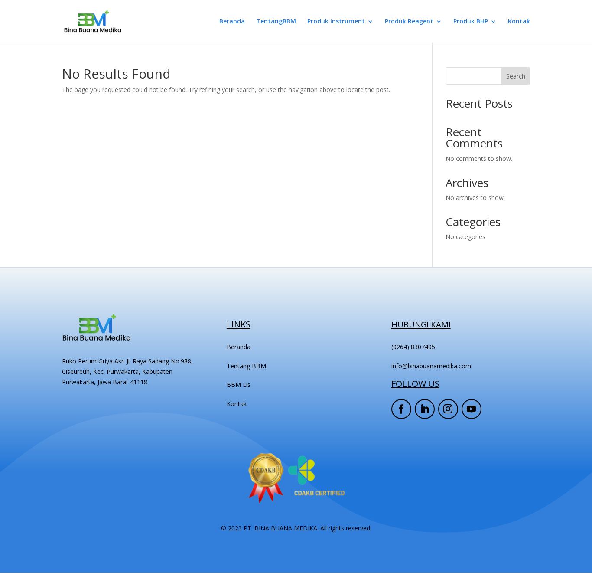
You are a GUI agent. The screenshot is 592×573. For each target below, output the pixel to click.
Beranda (232, 21)
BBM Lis (238, 384)
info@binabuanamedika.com (431, 366)
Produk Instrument (336, 21)
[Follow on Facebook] (401, 409)
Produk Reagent (409, 21)
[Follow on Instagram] (448, 409)
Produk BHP (470, 21)
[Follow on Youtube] (471, 409)
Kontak (519, 21)
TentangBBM (276, 21)
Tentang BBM (246, 366)
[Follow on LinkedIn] (425, 409)
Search (515, 76)
